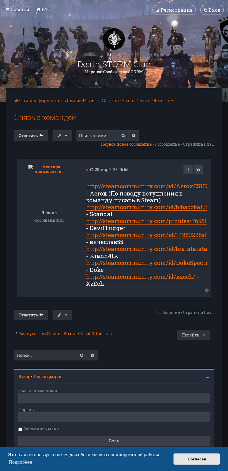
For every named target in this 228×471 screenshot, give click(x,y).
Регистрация (47, 376)
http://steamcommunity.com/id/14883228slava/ (152, 234)
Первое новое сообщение (126, 144)
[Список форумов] (114, 39)
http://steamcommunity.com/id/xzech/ (140, 276)
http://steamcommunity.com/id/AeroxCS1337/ (150, 186)
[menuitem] (43, 9)
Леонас (49, 212)
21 (62, 220)
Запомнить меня (41, 428)
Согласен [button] (197, 459)
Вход (23, 376)
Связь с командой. (46, 117)
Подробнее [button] (20, 462)
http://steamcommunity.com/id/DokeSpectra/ (149, 262)
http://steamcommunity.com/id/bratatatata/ (147, 248)
